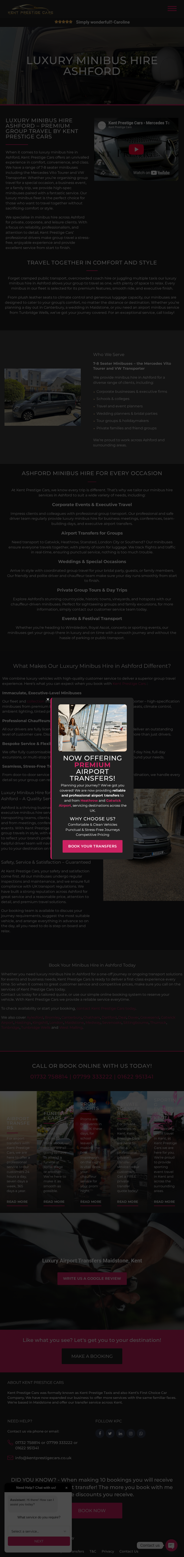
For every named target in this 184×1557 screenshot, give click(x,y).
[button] (48, 699)
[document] (92, 778)
